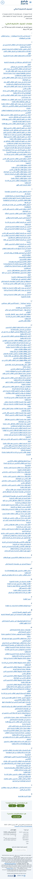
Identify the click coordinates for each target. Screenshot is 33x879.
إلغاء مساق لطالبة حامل (23, 165)
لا (12, 805)
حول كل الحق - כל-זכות (23, 832)
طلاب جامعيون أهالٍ (25, 588)
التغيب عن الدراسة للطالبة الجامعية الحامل (18, 226)
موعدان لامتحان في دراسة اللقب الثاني (19, 726)
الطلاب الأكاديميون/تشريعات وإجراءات (20, 261)
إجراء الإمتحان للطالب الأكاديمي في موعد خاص (17, 69)
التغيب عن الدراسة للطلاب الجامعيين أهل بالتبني (16, 233)
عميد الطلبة (27, 599)
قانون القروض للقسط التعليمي (21, 612)
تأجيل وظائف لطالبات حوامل (22, 349)
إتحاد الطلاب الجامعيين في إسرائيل (21, 66)
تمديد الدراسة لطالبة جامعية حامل (20, 432)
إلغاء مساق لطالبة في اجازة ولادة (21, 167)
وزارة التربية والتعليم (24, 796)
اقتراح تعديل (16, 816)
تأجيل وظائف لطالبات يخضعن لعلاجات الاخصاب (17, 353)
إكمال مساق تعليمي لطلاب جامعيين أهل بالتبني (17, 158)
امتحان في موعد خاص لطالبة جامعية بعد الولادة (16, 288)
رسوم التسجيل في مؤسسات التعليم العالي (18, 564)
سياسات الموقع (25, 837)
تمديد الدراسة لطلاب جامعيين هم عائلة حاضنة (17, 443)
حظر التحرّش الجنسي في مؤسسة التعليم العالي (17, 496)
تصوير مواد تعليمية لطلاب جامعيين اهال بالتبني (16, 413)
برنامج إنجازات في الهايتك (23, 307)
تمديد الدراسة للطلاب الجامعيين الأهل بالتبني (17, 445)
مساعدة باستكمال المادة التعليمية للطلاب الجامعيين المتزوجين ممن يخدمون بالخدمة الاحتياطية (18, 649)
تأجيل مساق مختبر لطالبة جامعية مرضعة (18, 347)
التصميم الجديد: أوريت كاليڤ (10, 838)
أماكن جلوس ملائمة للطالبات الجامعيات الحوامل (16, 49)
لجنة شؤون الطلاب (25, 623)
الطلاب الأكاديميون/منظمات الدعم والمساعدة (17, 264)
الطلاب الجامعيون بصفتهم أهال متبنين (19, 270)
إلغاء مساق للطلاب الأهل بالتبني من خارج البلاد (17, 172)
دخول (27, 843)
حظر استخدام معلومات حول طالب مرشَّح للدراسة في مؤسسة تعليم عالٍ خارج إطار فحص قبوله (17, 492)
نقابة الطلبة (27, 772)
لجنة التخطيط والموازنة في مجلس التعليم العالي (16, 621)
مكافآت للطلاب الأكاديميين (22, 700)
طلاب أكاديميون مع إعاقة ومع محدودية (19, 586)
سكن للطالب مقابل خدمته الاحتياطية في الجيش (16, 575)
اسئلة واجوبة (25, 834)
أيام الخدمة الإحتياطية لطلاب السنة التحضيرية (17, 55)
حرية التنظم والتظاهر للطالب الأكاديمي (19, 461)
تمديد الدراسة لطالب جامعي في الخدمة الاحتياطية (16, 428)
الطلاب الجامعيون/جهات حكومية (21, 277)
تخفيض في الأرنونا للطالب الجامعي (21, 369)
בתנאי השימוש (10, 868)
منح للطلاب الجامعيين (24, 711)
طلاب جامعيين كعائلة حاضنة (22, 590)
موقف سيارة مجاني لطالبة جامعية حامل (19, 728)
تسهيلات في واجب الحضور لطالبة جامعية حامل (17, 391)
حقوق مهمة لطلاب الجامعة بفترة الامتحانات (17, 551)
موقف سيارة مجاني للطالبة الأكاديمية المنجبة (17, 730)
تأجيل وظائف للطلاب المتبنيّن (22, 358)
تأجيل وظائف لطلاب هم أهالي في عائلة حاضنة (17, 356)
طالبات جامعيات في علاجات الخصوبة (20, 581)
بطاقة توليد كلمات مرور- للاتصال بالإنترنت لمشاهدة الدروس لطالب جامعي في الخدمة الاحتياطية (18, 316)
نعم (20, 805)
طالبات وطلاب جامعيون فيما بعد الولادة (19, 583)
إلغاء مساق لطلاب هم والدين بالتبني (20, 169)
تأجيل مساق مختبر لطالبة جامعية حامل (19, 345)
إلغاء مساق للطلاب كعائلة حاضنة (21, 178)
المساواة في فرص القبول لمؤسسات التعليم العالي (16, 281)
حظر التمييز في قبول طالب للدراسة (20, 498)
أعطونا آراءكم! (25, 839)
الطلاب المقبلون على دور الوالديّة (21, 279)
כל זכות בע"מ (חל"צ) (10, 863)
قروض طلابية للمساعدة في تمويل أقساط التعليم (16, 614)
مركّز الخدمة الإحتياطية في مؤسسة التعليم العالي (16, 645)
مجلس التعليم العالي (24, 632)
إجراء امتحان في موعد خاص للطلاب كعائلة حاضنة (16, 104)
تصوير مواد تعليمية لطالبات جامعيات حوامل (17, 402)
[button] (30, 2)
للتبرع (27, 841)
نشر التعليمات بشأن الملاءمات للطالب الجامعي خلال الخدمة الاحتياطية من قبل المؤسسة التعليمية (17, 752)
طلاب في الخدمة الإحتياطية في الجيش (19, 592)
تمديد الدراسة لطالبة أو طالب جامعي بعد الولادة (17, 430)
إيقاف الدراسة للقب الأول (23, 185)
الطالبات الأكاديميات (25, 257)
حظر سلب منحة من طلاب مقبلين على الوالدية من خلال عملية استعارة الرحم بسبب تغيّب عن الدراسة (17, 520)
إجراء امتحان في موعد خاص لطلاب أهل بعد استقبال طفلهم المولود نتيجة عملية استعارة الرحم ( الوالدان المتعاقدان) (17, 73)
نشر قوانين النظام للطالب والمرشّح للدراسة (17, 768)
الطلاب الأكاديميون (25, 259)
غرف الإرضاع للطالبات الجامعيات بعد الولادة (18, 605)
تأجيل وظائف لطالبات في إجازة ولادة (20, 351)
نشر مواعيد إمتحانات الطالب (22, 770)
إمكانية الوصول (25, 835)
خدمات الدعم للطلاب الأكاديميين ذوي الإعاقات (17, 557)
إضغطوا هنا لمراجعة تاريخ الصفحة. (23, 826)
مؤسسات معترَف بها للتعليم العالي (20, 629)
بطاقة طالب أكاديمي (25, 321)
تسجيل (9, 849)
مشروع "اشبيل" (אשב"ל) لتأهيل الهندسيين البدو (16, 697)
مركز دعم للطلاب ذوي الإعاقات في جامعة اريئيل (16, 643)
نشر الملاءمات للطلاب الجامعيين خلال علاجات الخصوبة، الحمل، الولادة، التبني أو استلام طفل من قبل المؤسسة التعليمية (16, 763)
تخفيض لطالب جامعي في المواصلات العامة (18, 371)
